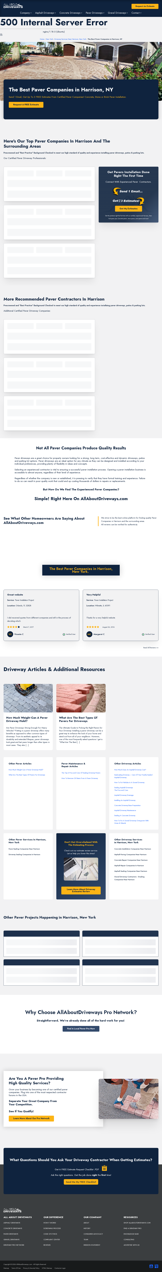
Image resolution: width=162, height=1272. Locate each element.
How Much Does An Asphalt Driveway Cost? (130, 770)
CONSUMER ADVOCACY (93, 1234)
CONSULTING (129, 1239)
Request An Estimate (145, 6)
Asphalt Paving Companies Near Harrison (130, 854)
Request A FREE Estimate (26, 104)
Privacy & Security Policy (31, 1268)
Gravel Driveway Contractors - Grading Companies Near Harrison (129, 878)
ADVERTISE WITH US (131, 1245)
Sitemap (6, 1268)
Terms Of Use (16, 1268)
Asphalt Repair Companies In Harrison (129, 865)
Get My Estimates (129, 208)
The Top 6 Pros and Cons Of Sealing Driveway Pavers (81, 773)
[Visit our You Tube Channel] (150, 1266)
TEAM (86, 1239)
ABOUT (86, 1223)
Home (42, 39)
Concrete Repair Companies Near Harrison (131, 860)
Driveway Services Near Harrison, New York (70, 39)
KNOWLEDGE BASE (131, 1234)
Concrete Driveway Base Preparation (127, 805)
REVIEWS (47, 1245)
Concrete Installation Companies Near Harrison (132, 849)
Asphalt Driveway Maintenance (125, 810)
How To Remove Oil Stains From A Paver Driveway (80, 778)
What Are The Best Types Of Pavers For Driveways (27, 775)
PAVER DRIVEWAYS (11, 1234)
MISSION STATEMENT (92, 1245)
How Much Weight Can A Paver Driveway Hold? (26, 770)
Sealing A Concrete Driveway (124, 815)
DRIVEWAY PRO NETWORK (14, 1245)
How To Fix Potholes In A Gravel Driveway (129, 782)
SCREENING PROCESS (52, 1228)
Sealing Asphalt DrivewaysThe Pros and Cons (123, 788)
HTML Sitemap (47, 1268)
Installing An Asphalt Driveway (124, 800)
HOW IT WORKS (50, 1223)
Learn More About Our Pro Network (31, 1118)
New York (49, 39)
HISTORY (87, 1228)
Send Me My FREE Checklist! (81, 1182)
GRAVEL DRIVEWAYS (11, 1239)
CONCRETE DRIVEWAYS (13, 1228)
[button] (26, 12)
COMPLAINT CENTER (52, 1239)
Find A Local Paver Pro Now (81, 1028)
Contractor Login (60, 1268)
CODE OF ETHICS (50, 1234)
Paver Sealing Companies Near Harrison (24, 849)
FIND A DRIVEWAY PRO (132, 1228)
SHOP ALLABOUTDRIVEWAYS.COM (137, 1223)
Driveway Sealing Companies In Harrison (24, 854)
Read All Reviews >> (150, 647)
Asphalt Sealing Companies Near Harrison (130, 871)
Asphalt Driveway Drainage (124, 795)
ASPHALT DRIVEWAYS (12, 1223)
